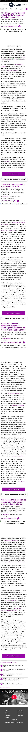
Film (11, 9)
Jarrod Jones (6, 514)
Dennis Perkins (6, 338)
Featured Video (5, 688)
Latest (2, 9)
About (7, 711)
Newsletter (24, 4)
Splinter (17, 1)
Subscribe (5, 4)
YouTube (10, 200)
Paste (1, 1)
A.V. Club (6, 1)
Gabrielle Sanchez (7, 23)
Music (15, 9)
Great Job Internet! (13, 342)
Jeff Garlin (11, 26)
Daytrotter (22, 1)
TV (6, 9)
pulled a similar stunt (14, 393)
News (5, 26)
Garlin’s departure (12, 70)
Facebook (7, 715)
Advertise (7, 713)
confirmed (7, 161)
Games (21, 9)
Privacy (8, 717)
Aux (2, 26)
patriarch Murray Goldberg (14, 59)
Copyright (20, 715)
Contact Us (14, 719)
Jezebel (12, 1)
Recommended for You (8, 663)
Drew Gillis (5, 196)
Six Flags (10, 518)
